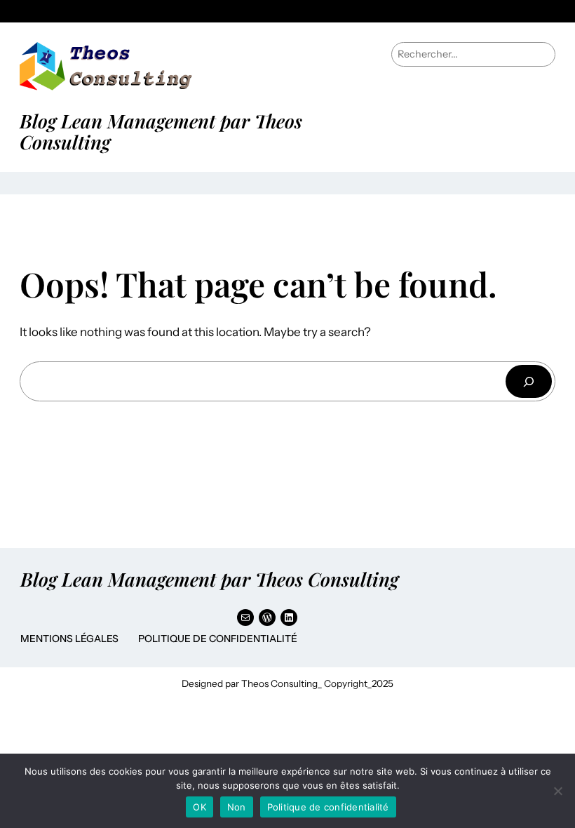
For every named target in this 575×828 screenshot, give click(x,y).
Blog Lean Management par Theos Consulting (161, 131)
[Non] (557, 791)
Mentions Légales (69, 638)
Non (236, 807)
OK (199, 807)
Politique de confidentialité (217, 638)
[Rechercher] (529, 381)
